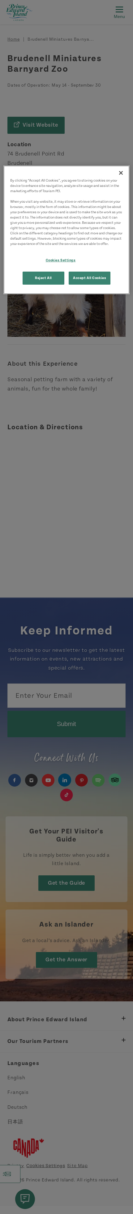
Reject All (43, 278)
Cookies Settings (61, 260)
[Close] (121, 173)
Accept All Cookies (89, 278)
